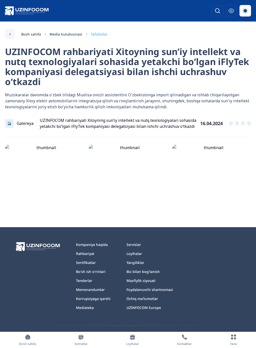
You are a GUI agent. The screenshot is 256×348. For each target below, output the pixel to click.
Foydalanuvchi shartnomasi (149, 289)
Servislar (133, 244)
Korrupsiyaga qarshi (93, 298)
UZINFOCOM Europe (143, 307)
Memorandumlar (90, 289)
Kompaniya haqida (92, 244)
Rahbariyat (85, 253)
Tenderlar (84, 280)
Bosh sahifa (31, 34)
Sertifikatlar (86, 262)
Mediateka (85, 307)
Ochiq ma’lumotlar (142, 298)
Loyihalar (134, 253)
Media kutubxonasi (66, 34)
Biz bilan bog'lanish (143, 271)
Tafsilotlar (99, 34)
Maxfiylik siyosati (141, 280)
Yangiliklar (135, 262)
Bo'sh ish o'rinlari (91, 271)
